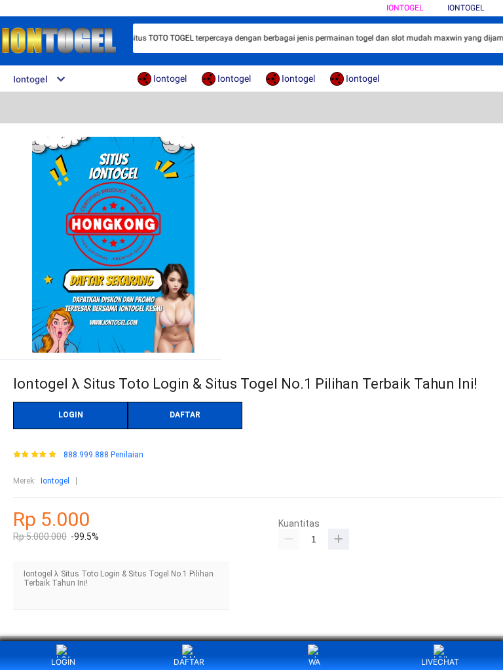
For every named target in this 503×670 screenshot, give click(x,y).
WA (314, 662)
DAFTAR (185, 414)
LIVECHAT (440, 662)
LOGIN (70, 414)
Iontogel (404, 7)
